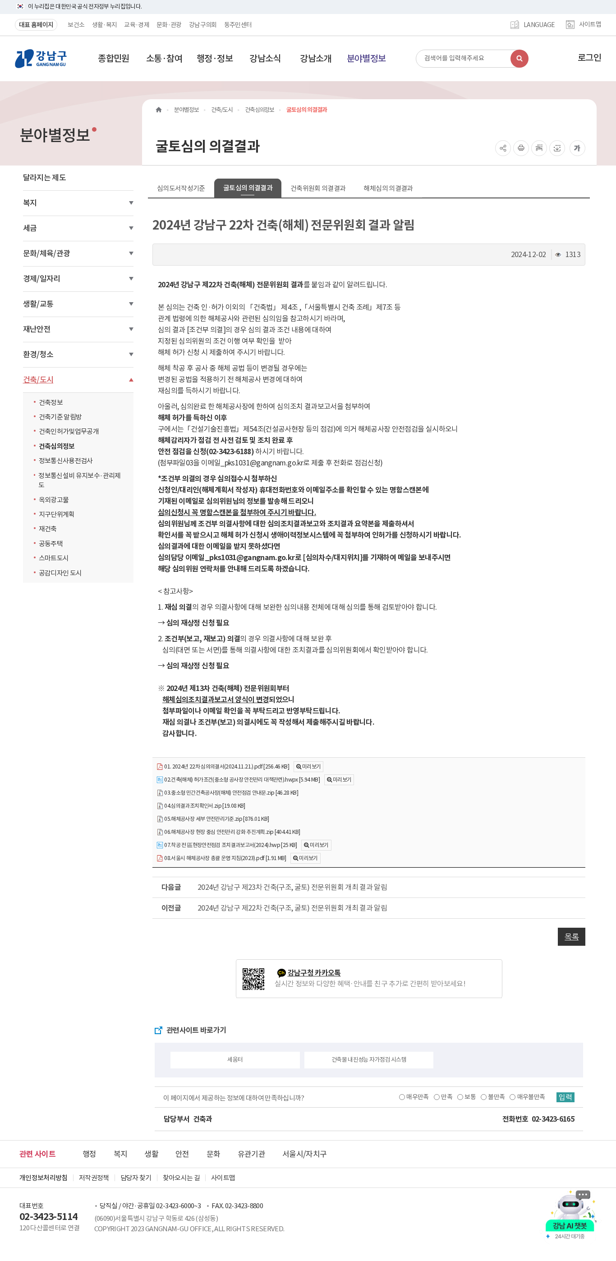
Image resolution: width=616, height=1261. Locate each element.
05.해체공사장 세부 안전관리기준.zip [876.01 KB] (216, 818)
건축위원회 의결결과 (318, 188)
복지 (30, 203)
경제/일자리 (41, 279)
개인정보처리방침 (43, 1177)
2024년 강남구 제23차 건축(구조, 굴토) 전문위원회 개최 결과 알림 (292, 887)
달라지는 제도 (44, 178)
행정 (90, 1154)
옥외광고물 (54, 500)
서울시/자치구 (304, 1154)
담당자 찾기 (136, 1177)
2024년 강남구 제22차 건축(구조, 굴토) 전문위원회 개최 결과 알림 (292, 907)
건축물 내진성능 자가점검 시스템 (368, 1059)
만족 (446, 1097)
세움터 (235, 1059)
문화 (214, 1154)
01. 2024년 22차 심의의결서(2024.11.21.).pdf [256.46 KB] (226, 766)
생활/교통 (38, 304)
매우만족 (417, 1097)
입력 (565, 1097)
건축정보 (51, 402)
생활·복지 (104, 25)
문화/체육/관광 (46, 253)
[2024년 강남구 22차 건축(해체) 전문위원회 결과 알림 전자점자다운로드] (557, 148)
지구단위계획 (57, 514)
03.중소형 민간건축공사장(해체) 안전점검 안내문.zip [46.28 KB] (230, 792)
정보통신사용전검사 (66, 460)
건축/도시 (38, 380)
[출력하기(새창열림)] (521, 148)
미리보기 (311, 766)
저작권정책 (94, 1177)
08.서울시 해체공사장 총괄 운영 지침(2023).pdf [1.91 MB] (224, 858)
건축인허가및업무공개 (69, 431)
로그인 (589, 58)
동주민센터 (238, 25)
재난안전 (37, 329)
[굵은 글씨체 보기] (577, 148)
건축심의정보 (57, 446)
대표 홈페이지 (36, 25)
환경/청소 (38, 354)
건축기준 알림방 (60, 417)
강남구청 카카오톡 (314, 973)
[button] (113, 58)
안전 (182, 1154)
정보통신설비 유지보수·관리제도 (79, 480)
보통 (470, 1097)
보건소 (76, 25)
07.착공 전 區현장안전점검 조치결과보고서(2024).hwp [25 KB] (230, 845)
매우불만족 (531, 1097)
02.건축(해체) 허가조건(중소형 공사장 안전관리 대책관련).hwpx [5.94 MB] (241, 779)
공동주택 (51, 543)
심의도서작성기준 (181, 188)
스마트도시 (54, 558)
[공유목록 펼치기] (503, 148)
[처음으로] (159, 110)
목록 (572, 936)
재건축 (48, 529)
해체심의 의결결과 (388, 188)
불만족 (496, 1097)
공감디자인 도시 (60, 573)
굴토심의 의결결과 (247, 188)
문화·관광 (169, 25)
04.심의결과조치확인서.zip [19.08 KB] (204, 805)
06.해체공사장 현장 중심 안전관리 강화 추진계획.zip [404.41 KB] (231, 831)
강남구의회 (203, 25)
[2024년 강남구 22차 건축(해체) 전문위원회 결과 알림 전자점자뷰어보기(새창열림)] (539, 148)
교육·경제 (136, 25)
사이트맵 (590, 24)
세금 (30, 228)
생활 (151, 1154)
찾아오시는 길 (181, 1177)
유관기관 (251, 1154)
